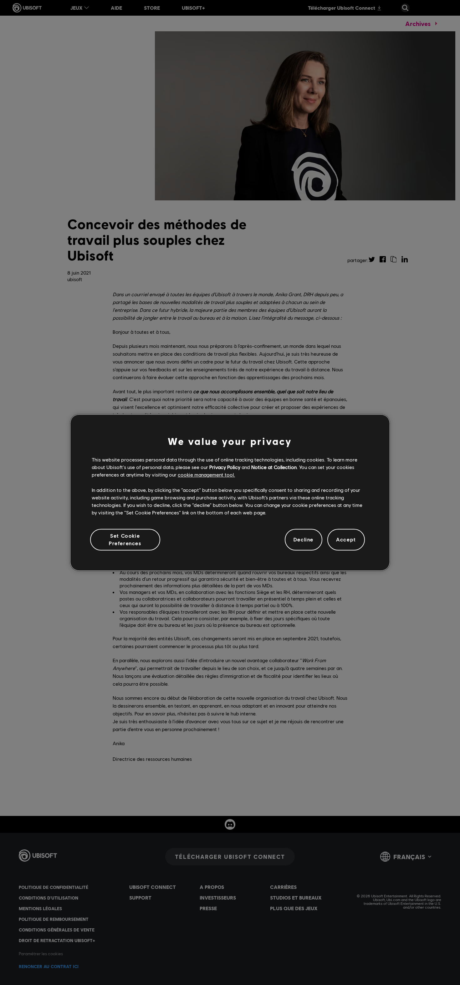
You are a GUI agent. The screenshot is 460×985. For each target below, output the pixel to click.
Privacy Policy (224, 467)
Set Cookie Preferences (125, 539)
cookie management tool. (206, 475)
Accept (346, 540)
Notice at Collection (274, 467)
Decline (304, 540)
